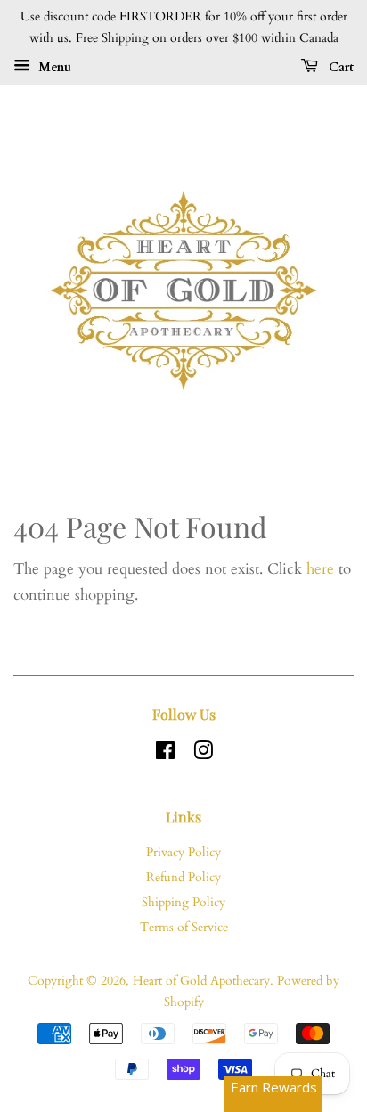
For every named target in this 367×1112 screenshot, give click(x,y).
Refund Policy (183, 877)
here (320, 569)
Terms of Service (184, 927)
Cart (339, 66)
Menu (53, 66)
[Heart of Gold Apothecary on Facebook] (165, 754)
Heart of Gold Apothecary (201, 980)
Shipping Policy (183, 902)
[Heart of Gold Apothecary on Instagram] (203, 754)
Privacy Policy (183, 852)
